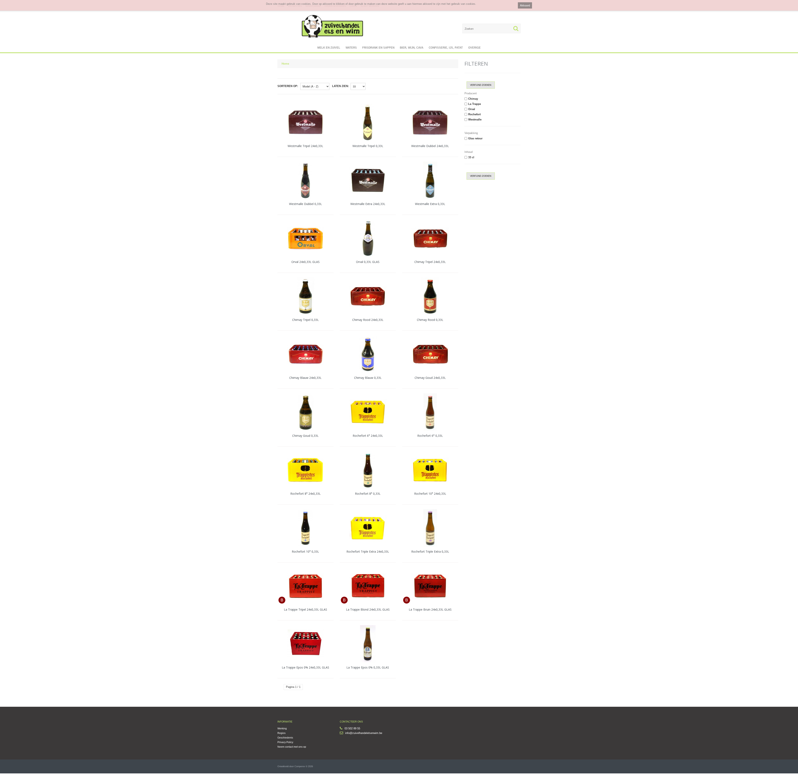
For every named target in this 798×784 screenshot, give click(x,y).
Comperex (299, 766)
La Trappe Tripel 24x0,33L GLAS (305, 609)
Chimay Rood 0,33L (430, 320)
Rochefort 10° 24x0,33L (430, 494)
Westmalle (475, 119)
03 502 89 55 (352, 728)
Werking (282, 728)
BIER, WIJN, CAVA (411, 47)
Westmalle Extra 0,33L (430, 204)
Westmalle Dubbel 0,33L (305, 204)
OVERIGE (474, 47)
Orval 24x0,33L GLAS (305, 262)
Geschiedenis (285, 737)
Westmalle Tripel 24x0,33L (305, 146)
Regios (281, 733)
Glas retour (475, 138)
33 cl (471, 157)
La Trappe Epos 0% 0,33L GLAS (367, 667)
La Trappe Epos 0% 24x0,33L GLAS (305, 667)
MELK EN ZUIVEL (328, 47)
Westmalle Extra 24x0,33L (367, 204)
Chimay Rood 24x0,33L (367, 320)
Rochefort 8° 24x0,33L (305, 494)
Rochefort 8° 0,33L (368, 494)
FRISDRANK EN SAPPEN (378, 47)
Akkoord (525, 5)
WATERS (351, 47)
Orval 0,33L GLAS (367, 262)
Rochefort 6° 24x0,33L (368, 436)
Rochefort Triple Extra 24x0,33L (367, 551)
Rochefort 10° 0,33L (305, 551)
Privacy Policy (285, 742)
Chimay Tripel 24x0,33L (430, 262)
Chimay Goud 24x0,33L (430, 378)
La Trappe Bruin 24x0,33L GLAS (430, 609)
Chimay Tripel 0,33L (305, 320)
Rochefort (474, 114)
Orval (471, 109)
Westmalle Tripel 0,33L (367, 146)
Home (285, 63)
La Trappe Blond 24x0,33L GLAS (368, 609)
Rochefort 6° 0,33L (430, 436)
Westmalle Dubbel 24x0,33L (430, 146)
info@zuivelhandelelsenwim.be (363, 733)
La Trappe (474, 104)
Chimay (473, 98)
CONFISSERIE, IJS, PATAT (446, 47)
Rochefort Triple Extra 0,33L (430, 551)
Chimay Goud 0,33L (305, 436)
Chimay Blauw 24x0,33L (305, 378)
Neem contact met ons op (291, 746)
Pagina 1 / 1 (293, 686)
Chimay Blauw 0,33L (368, 378)
